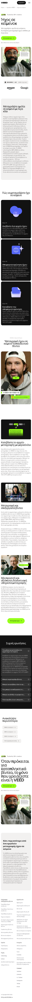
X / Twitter (19, 977)
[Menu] (29, 2)
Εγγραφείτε (21, 2)
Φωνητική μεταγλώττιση (24, 938)
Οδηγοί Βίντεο (5, 965)
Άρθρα (3, 959)
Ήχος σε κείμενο (5, 917)
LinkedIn (19, 974)
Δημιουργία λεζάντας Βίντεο (7, 925)
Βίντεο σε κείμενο (6, 935)
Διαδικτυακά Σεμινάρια (7, 962)
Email (18, 986)
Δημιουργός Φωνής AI (23, 912)
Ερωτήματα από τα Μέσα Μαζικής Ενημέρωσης (24, 963)
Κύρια (2, 7)
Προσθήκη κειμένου (6, 914)
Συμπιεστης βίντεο (6, 929)
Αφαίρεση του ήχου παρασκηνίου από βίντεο (24, 926)
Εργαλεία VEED (11, 7)
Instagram (19, 980)
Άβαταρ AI (20, 902)
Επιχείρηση (4, 948)
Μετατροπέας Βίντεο (7, 932)
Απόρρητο (19, 948)
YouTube (19, 971)
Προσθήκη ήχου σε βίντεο (5, 905)
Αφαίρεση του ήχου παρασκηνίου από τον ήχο (22, 921)
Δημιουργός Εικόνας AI (23, 905)
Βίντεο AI (19, 909)
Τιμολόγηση (4, 945)
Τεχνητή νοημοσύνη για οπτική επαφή (23, 915)
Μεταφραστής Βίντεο (7, 938)
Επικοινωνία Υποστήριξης (20, 958)
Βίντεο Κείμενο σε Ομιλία (24, 931)
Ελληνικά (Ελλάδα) (6, 997)
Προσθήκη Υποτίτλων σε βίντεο (7, 910)
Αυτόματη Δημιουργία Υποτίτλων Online (7, 920)
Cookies (19, 955)
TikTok (18, 983)
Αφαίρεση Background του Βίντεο (23, 934)
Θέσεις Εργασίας (21, 945)
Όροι (18, 952)
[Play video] (16, 377)
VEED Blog (4, 956)
